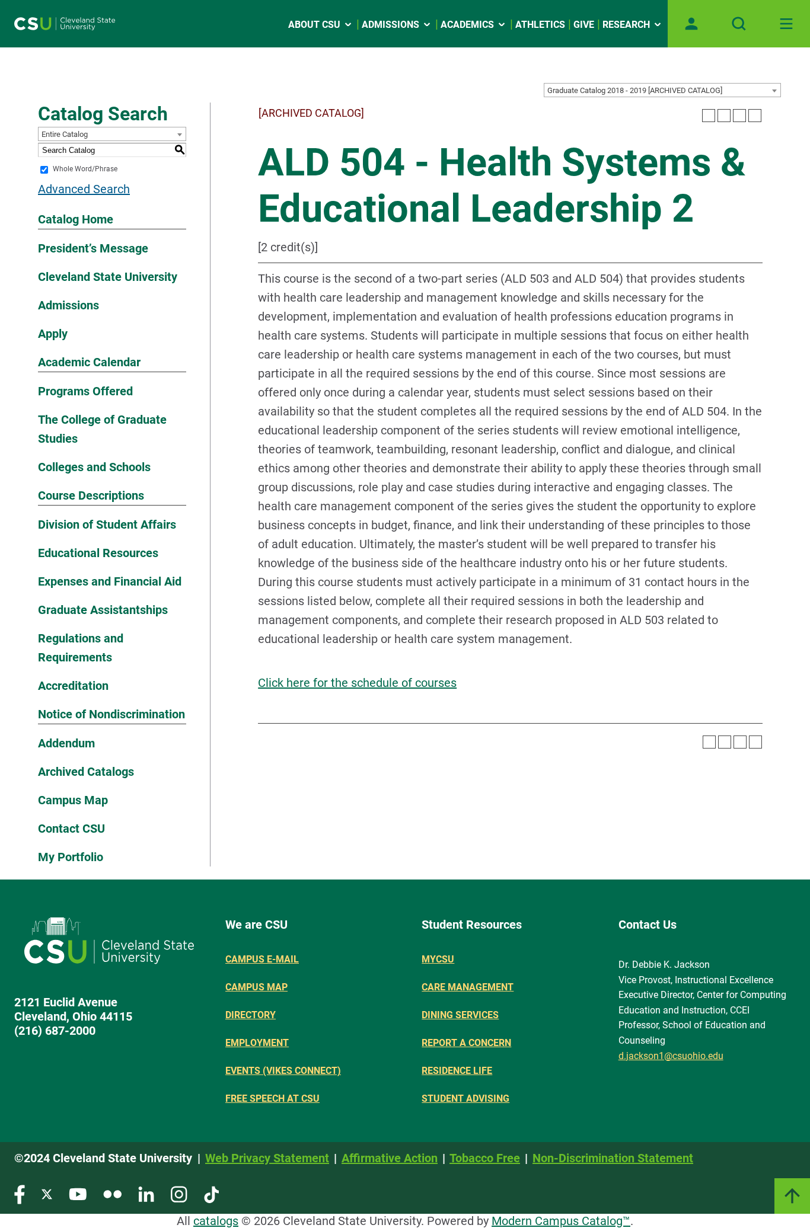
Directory (250, 1015)
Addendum (66, 743)
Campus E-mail (262, 959)
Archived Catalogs (86, 772)
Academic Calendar (89, 362)
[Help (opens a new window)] (754, 115)
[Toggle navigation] (786, 23)
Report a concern (466, 1042)
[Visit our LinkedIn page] (146, 1194)
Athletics (540, 24)
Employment (257, 1042)
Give (583, 24)
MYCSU (438, 959)
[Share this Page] (724, 115)
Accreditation (73, 686)
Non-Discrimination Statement (612, 1158)
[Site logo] (64, 23)
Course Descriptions (91, 495)
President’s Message (93, 248)
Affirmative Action (390, 1158)
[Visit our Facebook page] (19, 1194)
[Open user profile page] (691, 23)
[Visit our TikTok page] (211, 1194)
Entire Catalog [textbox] (65, 134)
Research (626, 24)
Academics (467, 24)
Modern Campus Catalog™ (561, 1221)
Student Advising (465, 1098)
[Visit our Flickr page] (112, 1194)
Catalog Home (75, 219)
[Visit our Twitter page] (47, 1194)
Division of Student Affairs (107, 524)
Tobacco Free (484, 1158)
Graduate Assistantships (103, 610)
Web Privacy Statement (267, 1158)
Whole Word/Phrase (85, 169)
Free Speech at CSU (272, 1098)
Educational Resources (98, 553)
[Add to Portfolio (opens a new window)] (708, 115)
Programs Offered (85, 391)
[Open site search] (739, 23)
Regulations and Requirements (80, 647)
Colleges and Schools (94, 467)
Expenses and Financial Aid (109, 581)
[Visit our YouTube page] (78, 1194)
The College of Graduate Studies (102, 429)
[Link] (792, 1196)
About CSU (314, 24)
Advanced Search (84, 189)
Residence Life (457, 1070)
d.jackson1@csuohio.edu (670, 1055)
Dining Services (460, 1015)
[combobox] (662, 90)
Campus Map (73, 800)
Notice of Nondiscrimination (111, 714)
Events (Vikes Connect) (283, 1070)
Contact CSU (71, 828)
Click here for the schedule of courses (357, 683)
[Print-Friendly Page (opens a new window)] (739, 115)
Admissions (390, 24)
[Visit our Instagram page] (179, 1194)
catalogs (215, 1221)
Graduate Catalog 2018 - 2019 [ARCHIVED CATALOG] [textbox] (634, 90)
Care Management (468, 987)
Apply (53, 334)
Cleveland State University (107, 277)
